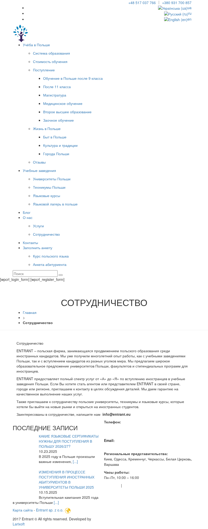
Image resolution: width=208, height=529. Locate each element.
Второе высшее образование (67, 111)
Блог (26, 212)
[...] (75, 461)
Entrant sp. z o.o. (49, 509)
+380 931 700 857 (177, 2)
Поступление (44, 69)
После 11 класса (57, 86)
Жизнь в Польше (47, 128)
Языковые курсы (46, 195)
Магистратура (54, 95)
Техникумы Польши (49, 187)
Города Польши (56, 153)
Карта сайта (23, 509)
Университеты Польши (52, 178)
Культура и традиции (60, 145)
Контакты (30, 242)
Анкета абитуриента (49, 264)
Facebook (112, 485)
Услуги (38, 225)
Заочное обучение (58, 120)
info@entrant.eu (117, 445)
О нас (27, 217)
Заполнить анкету (37, 247)
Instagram (131, 485)
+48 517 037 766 (142, 2)
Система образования (51, 53)
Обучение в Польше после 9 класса (73, 78)
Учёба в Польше (36, 44)
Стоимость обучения (50, 61)
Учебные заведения (39, 170)
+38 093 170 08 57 (119, 432)
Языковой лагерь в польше (55, 203)
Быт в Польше (54, 136)
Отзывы (39, 162)
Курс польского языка (51, 256)
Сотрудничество (46, 234)
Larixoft (19, 523)
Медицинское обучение (62, 103)
